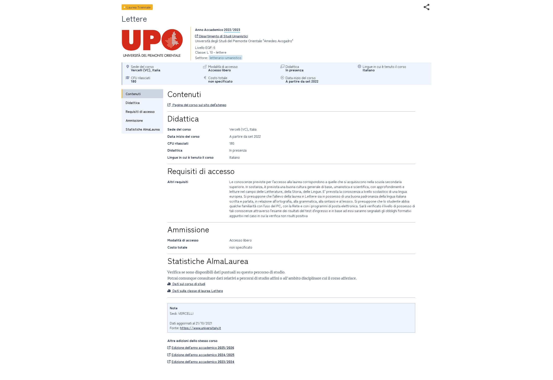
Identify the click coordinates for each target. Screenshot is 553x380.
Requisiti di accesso (140, 111)
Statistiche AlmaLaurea (143, 129)
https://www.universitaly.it (200, 327)
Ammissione (134, 120)
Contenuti (133, 93)
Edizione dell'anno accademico (203, 347)
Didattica (133, 102)
